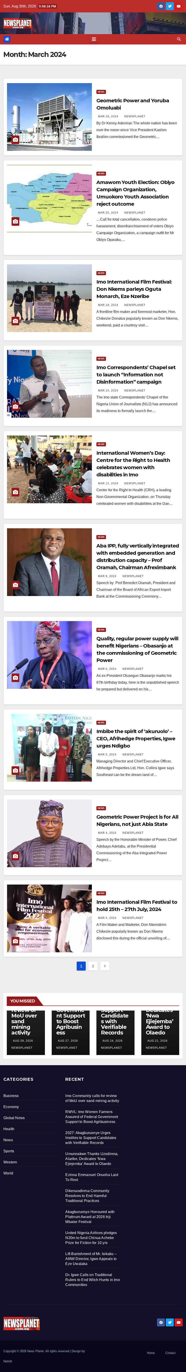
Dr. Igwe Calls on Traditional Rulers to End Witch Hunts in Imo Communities (92, 1280)
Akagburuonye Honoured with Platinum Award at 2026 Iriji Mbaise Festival (90, 1217)
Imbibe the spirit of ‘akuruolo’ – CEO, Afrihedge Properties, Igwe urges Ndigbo (135, 738)
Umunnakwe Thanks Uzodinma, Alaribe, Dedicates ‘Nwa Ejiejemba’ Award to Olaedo (91, 1159)
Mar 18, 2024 (108, 305)
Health (8, 1129)
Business (11, 1096)
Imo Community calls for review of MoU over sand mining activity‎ (25, 1013)
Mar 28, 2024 (108, 116)
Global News (14, 1118)
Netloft (7, 1361)
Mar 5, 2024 (107, 754)
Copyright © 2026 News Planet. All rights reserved (36, 1351)
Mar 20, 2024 (108, 212)
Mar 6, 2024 (107, 669)
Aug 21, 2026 (157, 1040)
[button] (179, 39)
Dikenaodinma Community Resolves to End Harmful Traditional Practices (87, 1196)
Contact (170, 1353)
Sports (8, 1151)
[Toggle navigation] (94, 39)
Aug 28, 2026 (23, 1040)
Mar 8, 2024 (107, 576)
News (101, 92)
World (8, 1173)
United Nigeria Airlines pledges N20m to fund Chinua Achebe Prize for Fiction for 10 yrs (91, 1238)
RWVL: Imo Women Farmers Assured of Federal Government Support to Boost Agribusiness (91, 1117)
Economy (11, 1107)
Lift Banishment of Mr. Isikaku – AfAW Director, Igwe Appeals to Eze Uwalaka (91, 1259)
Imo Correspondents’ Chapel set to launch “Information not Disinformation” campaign (136, 374)
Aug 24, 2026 (113, 1040)
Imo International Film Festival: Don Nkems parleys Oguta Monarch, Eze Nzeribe (134, 289)
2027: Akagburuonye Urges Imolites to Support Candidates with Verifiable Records (90, 1138)
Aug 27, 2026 (68, 1040)
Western (10, 1162)
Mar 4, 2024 (107, 832)
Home (151, 1353)
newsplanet (134, 116)
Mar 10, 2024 (108, 390)
